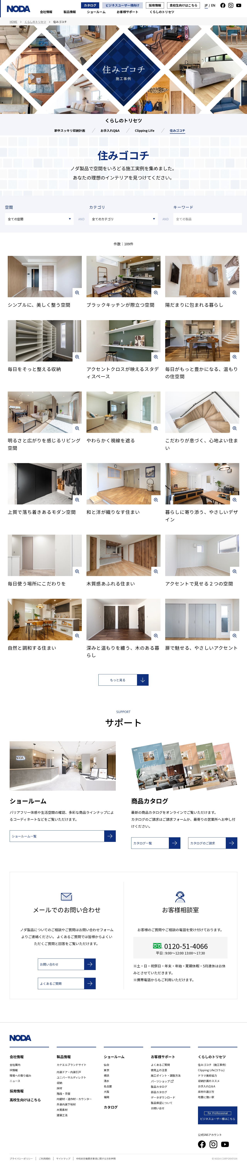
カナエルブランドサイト (71, 1065)
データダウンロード (163, 1097)
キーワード (183, 207)
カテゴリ (97, 207)
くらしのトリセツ (162, 11)
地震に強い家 (206, 1097)
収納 (59, 1083)
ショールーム (96, 11)
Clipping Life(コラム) (211, 1070)
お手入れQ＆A (206, 1086)
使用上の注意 (159, 1070)
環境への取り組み (20, 1075)
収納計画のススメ (209, 1081)
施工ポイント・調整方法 (166, 1075)
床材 (59, 1088)
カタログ (90, 5)
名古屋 (108, 1086)
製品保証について (162, 1103)
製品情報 (69, 11)
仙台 (106, 1065)
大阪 (106, 1092)
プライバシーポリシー (21, 1158)
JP (206, 5)
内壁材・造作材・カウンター (74, 1099)
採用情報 (155, 5)
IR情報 (14, 1070)
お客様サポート (127, 11)
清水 (106, 1081)
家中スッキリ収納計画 (69, 130)
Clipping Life (144, 130)
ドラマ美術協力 (207, 1075)
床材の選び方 (206, 1092)
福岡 (106, 1097)
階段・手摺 (63, 1093)
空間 (9, 207)
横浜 (106, 1075)
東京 (106, 1070)
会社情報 (46, 11)
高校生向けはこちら (183, 5)
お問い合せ (157, 1108)
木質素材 (62, 1110)
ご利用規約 (44, 1158)
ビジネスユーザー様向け (123, 5)
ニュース (15, 1081)
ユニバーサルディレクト (71, 1077)
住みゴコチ (177, 130)
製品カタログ (159, 1087)
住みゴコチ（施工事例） (213, 1065)
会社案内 (15, 1065)
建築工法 (62, 1115)
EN (213, 5)
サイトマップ (63, 1158)
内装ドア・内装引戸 (69, 1072)
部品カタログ (159, 1092)
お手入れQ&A (110, 130)
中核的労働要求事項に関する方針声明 (96, 1158)
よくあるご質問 (160, 1065)
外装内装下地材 (66, 1104)
